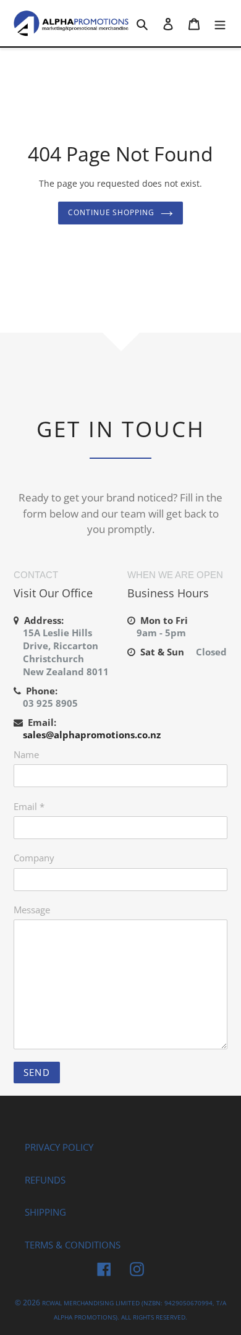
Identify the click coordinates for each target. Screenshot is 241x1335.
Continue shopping (111, 212)
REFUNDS (45, 1180)
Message (32, 909)
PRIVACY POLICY (59, 1147)
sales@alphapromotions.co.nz (92, 734)
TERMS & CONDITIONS (72, 1245)
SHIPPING (45, 1212)
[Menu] (220, 23)
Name (26, 754)
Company (34, 857)
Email (29, 806)
